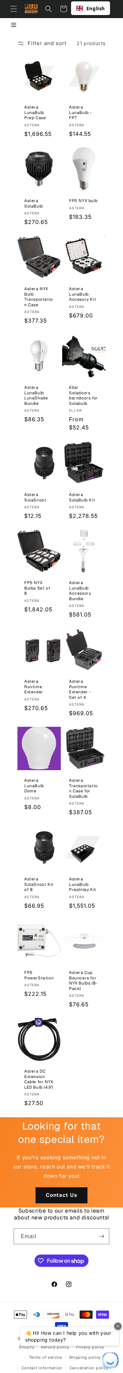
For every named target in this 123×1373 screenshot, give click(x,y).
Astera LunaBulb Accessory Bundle (80, 590)
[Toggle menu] (13, 25)
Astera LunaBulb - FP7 (80, 113)
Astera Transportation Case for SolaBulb (83, 788)
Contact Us (61, 1195)
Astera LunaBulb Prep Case (35, 113)
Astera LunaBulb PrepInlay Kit (82, 884)
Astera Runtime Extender (33, 687)
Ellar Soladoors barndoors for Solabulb (83, 395)
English (95, 8)
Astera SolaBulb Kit (82, 497)
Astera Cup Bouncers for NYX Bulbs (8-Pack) (83, 980)
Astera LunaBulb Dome (34, 786)
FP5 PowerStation (39, 975)
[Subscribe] (101, 1236)
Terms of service (45, 1357)
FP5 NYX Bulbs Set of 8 (37, 588)
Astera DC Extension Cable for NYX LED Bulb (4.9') (38, 1079)
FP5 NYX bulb (83, 200)
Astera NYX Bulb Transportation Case (38, 297)
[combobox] (90, 8)
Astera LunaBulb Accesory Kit (82, 294)
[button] (13, 8)
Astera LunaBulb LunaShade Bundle (36, 395)
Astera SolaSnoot (35, 497)
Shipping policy (85, 1357)
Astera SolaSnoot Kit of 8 (39, 884)
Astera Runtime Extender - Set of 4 (80, 689)
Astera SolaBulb (33, 203)
